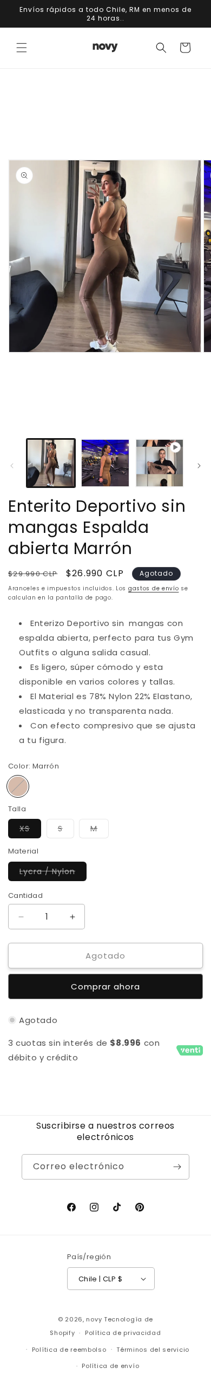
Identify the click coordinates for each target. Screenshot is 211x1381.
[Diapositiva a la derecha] (199, 466)
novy (94, 1319)
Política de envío (110, 1366)
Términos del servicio (152, 1349)
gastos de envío (153, 588)
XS (30, 830)
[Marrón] (18, 786)
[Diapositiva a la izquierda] (12, 466)
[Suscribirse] (177, 1167)
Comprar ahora (105, 986)
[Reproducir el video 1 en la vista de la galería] (159, 463)
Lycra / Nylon (53, 873)
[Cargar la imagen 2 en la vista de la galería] (105, 463)
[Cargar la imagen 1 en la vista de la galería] (51, 463)
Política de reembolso (69, 1349)
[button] (22, 48)
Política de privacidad (123, 1332)
